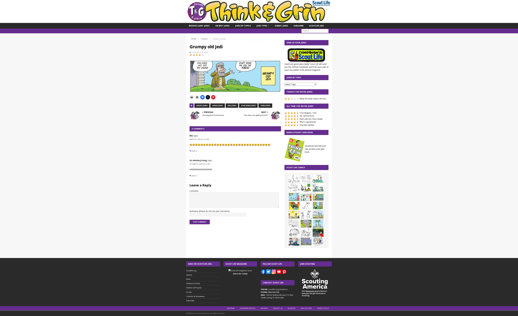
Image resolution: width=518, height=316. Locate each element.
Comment (194, 191)
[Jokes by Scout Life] (259, 21)
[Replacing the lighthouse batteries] (306, 206)
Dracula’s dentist (307, 125)
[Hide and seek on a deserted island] (318, 224)
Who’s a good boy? (308, 122)
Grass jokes (217, 105)
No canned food (307, 116)
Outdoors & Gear (193, 283)
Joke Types (261, 25)
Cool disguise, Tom (308, 113)
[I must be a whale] (318, 197)
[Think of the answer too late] (318, 242)
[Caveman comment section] (294, 233)
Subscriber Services (247, 308)
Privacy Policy (323, 308)
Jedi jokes (232, 105)
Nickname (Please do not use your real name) (210, 211)
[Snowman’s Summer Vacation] (294, 188)
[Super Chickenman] (318, 233)
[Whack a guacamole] (294, 206)
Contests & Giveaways (195, 296)
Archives (264, 308)
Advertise (291, 308)
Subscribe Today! (240, 274)
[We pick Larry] (306, 188)
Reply (194, 151)
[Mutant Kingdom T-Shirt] (306, 215)
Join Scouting (306, 308)
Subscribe (299, 25)
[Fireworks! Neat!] (306, 242)
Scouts (189, 292)
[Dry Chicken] (294, 215)
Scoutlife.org (316, 25)
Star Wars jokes (248, 105)
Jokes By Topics (243, 25)
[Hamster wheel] (294, 179)
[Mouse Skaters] (306, 233)
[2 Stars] (193, 55)
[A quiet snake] (318, 215)
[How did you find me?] (318, 206)
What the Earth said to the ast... (313, 98)
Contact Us (277, 308)
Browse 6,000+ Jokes (199, 25)
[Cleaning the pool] (318, 179)
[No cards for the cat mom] (294, 242)
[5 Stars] (202, 55)
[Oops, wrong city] (318, 188)
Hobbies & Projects (194, 287)
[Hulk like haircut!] (306, 224)
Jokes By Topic (294, 77)
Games (189, 275)
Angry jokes (201, 105)
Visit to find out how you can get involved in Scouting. (314, 293)
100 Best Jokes (222, 25)
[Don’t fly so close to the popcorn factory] (306, 197)
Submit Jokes (281, 25)
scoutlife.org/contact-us (274, 289)
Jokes (188, 279)
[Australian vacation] (306, 179)
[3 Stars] (196, 55)
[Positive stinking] (294, 224)
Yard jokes (265, 105)
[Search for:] (314, 31)
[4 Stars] (199, 55)
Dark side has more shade (311, 119)
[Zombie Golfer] (294, 197)
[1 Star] (191, 55)
